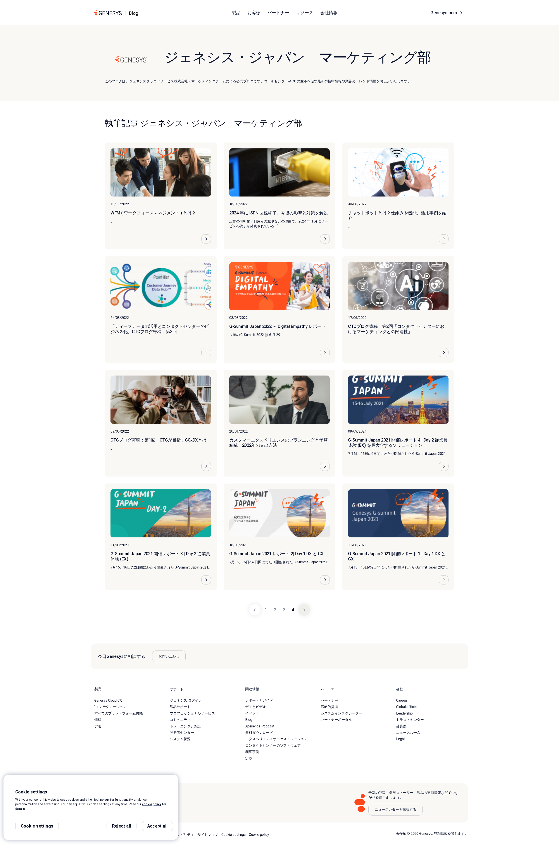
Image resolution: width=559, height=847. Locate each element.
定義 (248, 758)
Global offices (407, 707)
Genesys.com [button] (444, 12)
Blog (248, 720)
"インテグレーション (110, 707)
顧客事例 (252, 752)
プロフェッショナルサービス (192, 713)
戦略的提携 (329, 707)
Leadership (404, 713)
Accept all (157, 826)
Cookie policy (259, 835)
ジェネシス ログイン (186, 700)
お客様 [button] (254, 12)
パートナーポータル (336, 720)
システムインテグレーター (341, 713)
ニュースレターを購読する (395, 809)
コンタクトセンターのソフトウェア (272, 745)
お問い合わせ (169, 656)
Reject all (121, 826)
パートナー (329, 700)
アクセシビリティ (180, 835)
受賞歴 (401, 726)
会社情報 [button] (329, 12)
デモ (97, 726)
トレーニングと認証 (185, 726)
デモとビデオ (255, 707)
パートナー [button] (278, 12)
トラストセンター (410, 720)
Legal (400, 739)
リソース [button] (304, 12)
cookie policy (151, 804)
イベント (252, 713)
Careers (402, 700)
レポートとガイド (259, 700)
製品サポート (180, 707)
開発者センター (182, 732)
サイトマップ (207, 835)
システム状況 (180, 739)
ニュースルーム (408, 732)
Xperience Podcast (259, 726)
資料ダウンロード (259, 732)
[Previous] (255, 610)
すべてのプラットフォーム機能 (118, 713)
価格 (97, 720)
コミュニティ (180, 720)
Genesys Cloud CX (108, 700)
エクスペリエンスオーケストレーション (276, 739)
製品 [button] (236, 12)
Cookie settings (233, 835)
